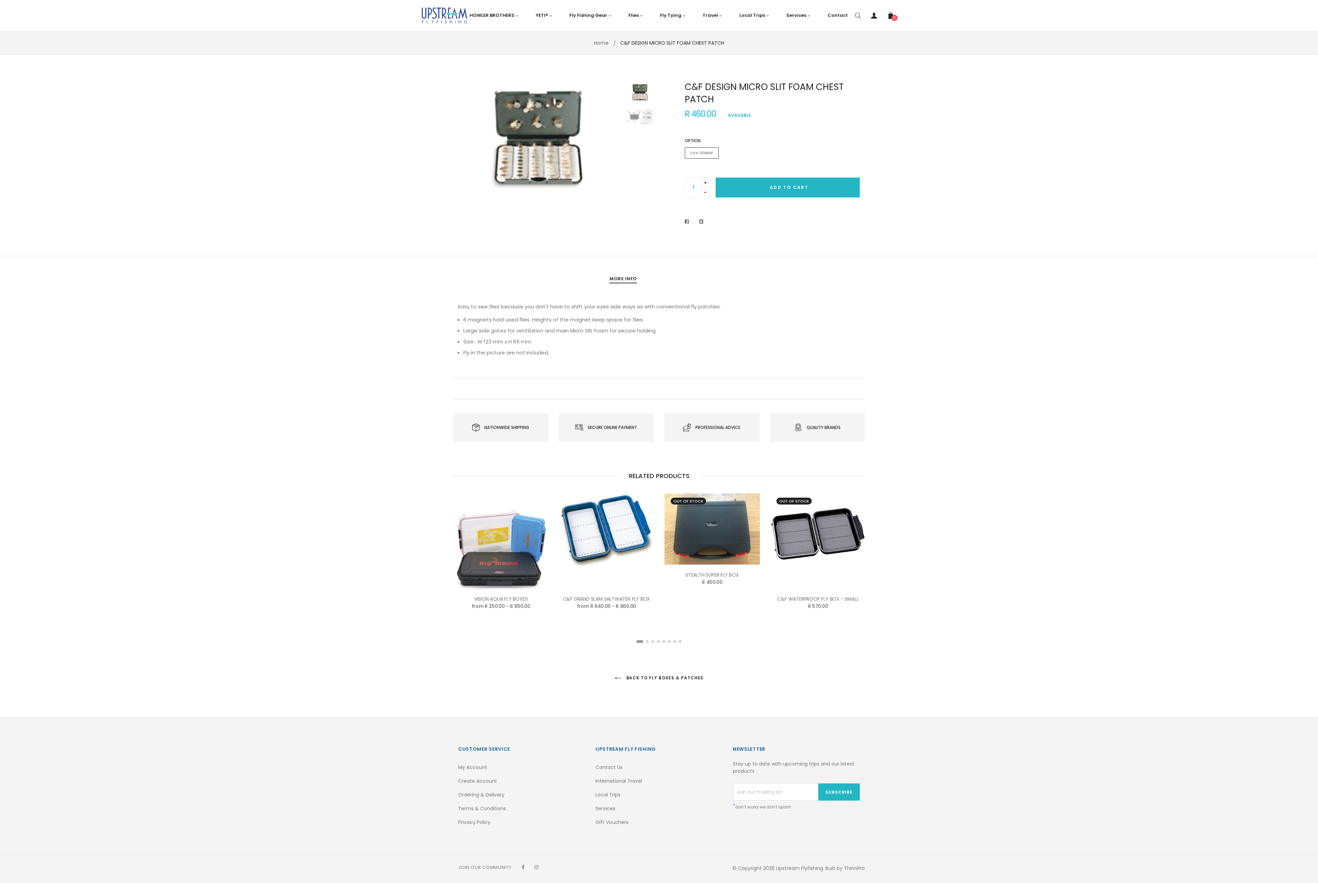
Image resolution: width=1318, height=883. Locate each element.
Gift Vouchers (612, 822)
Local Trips (608, 794)
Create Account (477, 781)
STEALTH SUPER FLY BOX (712, 574)
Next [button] (609, 139)
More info (623, 278)
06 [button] (669, 641)
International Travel (619, 781)
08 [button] (680, 641)
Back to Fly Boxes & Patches (664, 678)
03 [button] (652, 641)
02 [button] (647, 641)
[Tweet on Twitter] (701, 221)
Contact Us (609, 767)
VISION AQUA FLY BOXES (501, 599)
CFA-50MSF (701, 153)
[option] (539, 138)
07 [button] (674, 641)
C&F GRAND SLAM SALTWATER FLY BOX (606, 599)
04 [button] (658, 641)
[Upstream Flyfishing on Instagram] (536, 867)
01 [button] (639, 641)
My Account (472, 767)
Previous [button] (468, 139)
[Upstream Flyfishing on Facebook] (523, 867)
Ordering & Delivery (481, 794)
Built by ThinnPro (845, 868)
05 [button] (663, 641)
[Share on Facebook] (689, 221)
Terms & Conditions (482, 808)
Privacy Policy (474, 822)
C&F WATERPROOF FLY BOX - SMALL (817, 599)
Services (605, 808)
